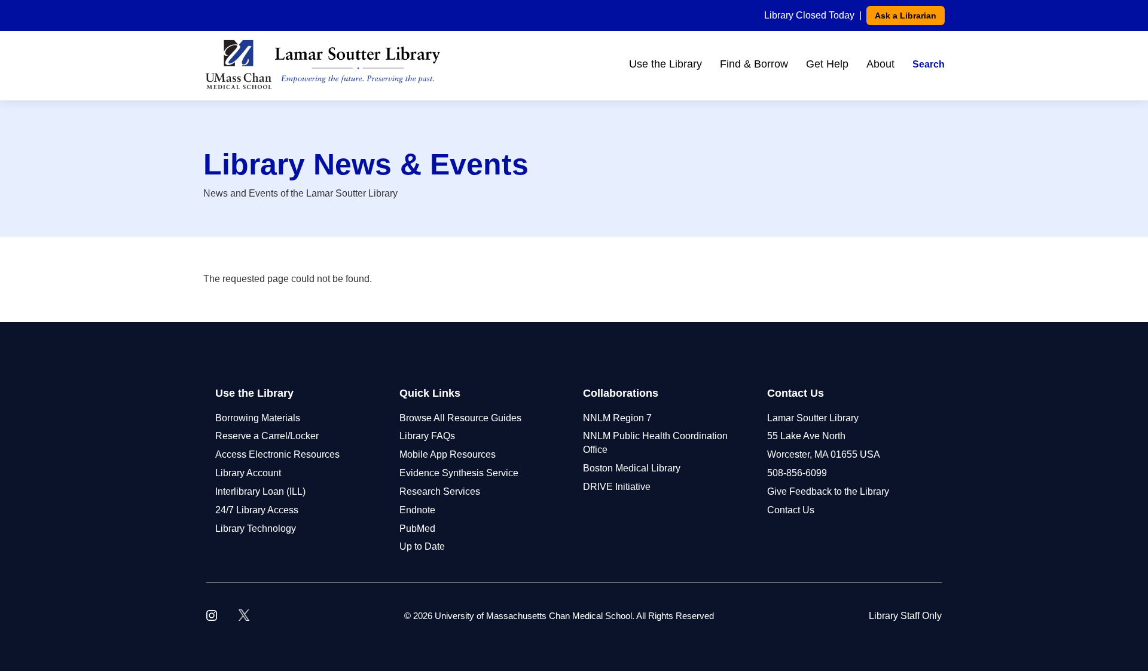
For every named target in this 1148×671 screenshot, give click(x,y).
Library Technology (255, 528)
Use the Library (665, 64)
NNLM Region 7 (617, 418)
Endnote (417, 510)
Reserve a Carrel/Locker (267, 436)
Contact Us (790, 510)
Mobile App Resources (447, 454)
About (880, 64)
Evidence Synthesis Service (458, 473)
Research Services (439, 491)
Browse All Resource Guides (460, 418)
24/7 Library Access (256, 510)
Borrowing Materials (257, 418)
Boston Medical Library (631, 468)
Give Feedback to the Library (828, 491)
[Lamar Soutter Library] (322, 64)
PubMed (417, 528)
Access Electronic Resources (277, 454)
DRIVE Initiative (617, 487)
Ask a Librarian (905, 15)
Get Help (827, 64)
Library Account (248, 473)
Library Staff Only (905, 616)
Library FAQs (427, 436)
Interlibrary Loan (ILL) (260, 491)
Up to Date (422, 546)
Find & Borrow (754, 64)
